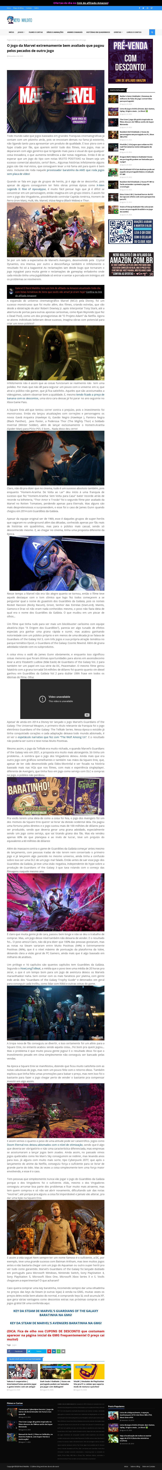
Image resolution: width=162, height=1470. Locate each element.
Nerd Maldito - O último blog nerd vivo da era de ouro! (39, 1466)
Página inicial (11, 40)
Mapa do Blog (18, 8)
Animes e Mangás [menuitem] (75, 32)
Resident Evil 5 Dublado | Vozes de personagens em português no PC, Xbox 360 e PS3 (137, 134)
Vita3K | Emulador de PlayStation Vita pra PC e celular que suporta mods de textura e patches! (89, 1384)
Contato (29, 8)
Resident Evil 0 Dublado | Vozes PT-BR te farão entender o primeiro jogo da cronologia (137, 184)
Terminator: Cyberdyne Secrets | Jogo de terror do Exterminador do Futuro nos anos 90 (36, 1411)
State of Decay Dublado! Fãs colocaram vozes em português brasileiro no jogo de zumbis (136, 209)
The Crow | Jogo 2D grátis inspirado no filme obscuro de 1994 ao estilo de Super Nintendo (137, 122)
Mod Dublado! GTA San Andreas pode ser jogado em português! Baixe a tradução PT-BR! (137, 171)
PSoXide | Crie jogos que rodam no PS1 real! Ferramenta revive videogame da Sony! (136, 146)
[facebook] (139, 8)
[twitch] (151, 8)
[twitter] (143, 8)
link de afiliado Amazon (92, 3)
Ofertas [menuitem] (117, 32)
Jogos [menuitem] (20, 32)
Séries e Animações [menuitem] (55, 32)
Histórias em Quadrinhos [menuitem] (98, 32)
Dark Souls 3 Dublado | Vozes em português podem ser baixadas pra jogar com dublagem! (55, 1384)
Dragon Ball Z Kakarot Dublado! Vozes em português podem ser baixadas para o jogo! (137, 159)
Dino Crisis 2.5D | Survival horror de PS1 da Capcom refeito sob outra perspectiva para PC (137, 196)
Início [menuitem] (11, 32)
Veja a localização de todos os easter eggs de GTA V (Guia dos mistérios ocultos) (135, 1438)
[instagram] (147, 8)
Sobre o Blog (135, 1466)
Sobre (36, 8)
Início (9, 8)
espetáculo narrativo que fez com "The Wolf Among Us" (52, 737)
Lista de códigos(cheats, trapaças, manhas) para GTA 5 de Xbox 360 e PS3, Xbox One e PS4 (136, 1415)
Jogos (19, 40)
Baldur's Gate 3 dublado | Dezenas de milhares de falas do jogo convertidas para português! (136, 98)
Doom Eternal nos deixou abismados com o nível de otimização (45, 1144)
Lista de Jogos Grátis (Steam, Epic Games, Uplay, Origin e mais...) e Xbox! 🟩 (137, 110)
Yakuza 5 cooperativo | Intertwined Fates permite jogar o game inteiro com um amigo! (21, 1384)
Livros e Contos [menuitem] (134, 32)
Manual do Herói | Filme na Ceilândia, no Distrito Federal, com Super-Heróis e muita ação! (36, 1436)
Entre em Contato (149, 1466)
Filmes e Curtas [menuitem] (36, 32)
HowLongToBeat (30, 968)
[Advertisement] (131, 298)
